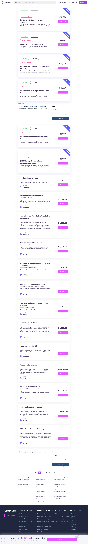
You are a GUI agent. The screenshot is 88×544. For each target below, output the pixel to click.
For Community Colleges (43, 518)
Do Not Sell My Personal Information (74, 527)
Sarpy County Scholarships (23, 484)
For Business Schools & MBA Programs (47, 521)
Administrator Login (64, 522)
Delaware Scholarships (40, 496)
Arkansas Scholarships (40, 486)
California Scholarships (40, 489)
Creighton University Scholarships (60, 489)
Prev (33, 472)
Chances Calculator (24, 516)
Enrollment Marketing (42, 529)
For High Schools (65, 516)
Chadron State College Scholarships (61, 486)
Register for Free (62, 539)
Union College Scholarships (59, 479)
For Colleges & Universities (44, 516)
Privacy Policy (73, 517)
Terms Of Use (73, 521)
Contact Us (74, 513)
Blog (20, 531)
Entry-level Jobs (23, 529)
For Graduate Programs (43, 524)
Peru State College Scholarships (60, 496)
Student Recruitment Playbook (45, 526)
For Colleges (64, 513)
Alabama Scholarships (40, 479)
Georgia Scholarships (40, 501)
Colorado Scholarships (40, 491)
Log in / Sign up (82, 2)
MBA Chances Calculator (25, 524)
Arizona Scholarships (40, 484)
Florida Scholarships (40, 498)
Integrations (64, 518)
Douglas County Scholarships (23, 479)
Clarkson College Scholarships (59, 484)
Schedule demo (11, 515)
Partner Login (40, 531)
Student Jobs (22, 526)
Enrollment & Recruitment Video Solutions (48, 513)
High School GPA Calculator (26, 521)
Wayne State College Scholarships (60, 501)
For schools (73, 2)
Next (55, 472)
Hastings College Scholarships (60, 491)
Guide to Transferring (24, 518)
